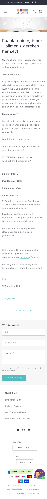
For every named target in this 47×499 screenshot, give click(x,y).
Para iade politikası (32, 489)
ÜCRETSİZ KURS (13, 400)
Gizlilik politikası (17, 493)
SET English (19, 486)
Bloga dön (25, 310)
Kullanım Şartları (13, 406)
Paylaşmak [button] (10, 298)
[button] (5, 11)
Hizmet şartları (33, 493)
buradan (24, 257)
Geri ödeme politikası (15, 412)
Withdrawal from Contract (17, 418)
